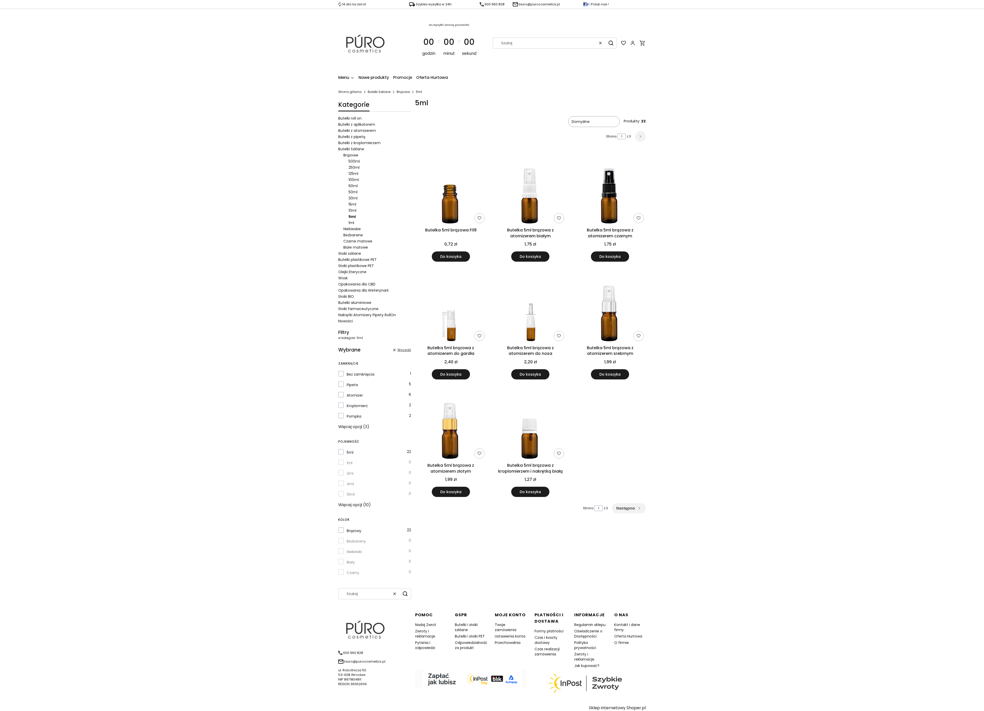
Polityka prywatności (585, 645)
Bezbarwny (356, 541)
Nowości (345, 321)
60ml (353, 185)
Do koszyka (451, 256)
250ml (354, 167)
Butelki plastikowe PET (357, 259)
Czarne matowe (357, 241)
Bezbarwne (353, 235)
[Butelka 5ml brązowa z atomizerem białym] (530, 188)
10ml (352, 210)
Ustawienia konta (510, 636)
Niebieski (354, 551)
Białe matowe (355, 247)
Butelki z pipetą (351, 136)
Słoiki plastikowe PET (356, 265)
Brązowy (354, 530)
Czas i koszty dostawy (546, 640)
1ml (351, 222)
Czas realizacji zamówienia (547, 651)
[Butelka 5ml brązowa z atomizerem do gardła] (451, 306)
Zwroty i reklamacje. (425, 634)
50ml (352, 192)
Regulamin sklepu (590, 624)
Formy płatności (549, 631)
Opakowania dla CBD (356, 284)
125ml (353, 173)
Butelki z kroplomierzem (359, 142)
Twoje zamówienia (505, 627)
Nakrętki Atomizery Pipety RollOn (367, 314)
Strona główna (350, 92)
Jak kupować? (586, 665)
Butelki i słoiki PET (470, 636)
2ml (350, 473)
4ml (350, 483)
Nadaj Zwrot (425, 624)
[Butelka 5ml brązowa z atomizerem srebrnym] (610, 306)
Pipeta (352, 384)
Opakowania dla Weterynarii (363, 290)
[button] (611, 43)
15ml (352, 204)
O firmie (621, 642)
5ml (350, 452)
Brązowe (403, 92)
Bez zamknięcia (360, 374)
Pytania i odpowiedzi (425, 645)
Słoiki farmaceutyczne (358, 308)
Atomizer (355, 395)
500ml (354, 161)
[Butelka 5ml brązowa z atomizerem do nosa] (530, 306)
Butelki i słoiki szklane (466, 627)
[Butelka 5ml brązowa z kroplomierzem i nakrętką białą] (530, 424)
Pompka (354, 416)
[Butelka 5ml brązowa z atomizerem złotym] (451, 424)
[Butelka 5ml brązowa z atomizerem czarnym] (610, 188)
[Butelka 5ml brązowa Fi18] (451, 188)
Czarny (353, 572)
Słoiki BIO (346, 296)
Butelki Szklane (379, 92)
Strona (611, 136)
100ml (353, 179)
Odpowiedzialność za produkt (471, 645)
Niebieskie (352, 228)
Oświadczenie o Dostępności (588, 634)
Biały (351, 562)
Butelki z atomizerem (357, 130)
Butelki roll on (350, 118)
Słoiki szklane (349, 253)
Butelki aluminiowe (354, 302)
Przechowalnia (507, 642)
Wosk (343, 278)
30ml (352, 198)
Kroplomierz (357, 405)
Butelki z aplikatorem (356, 124)
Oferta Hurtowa (628, 636)
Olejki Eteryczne (352, 271)
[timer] (449, 43)
